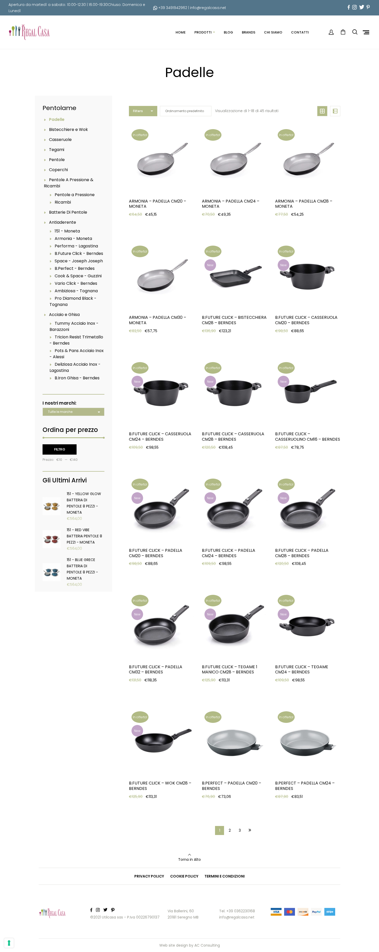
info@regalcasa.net (208, 7)
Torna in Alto (189, 859)
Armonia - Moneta (73, 238)
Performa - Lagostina (76, 246)
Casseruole (60, 140)
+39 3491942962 (172, 7)
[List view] (335, 111)
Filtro (59, 449)
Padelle (56, 119)
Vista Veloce (147, 237)
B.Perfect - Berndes (75, 268)
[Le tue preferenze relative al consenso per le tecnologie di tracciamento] (9, 943)
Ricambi (63, 202)
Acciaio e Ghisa (64, 315)
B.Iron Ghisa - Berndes (77, 378)
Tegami (56, 150)
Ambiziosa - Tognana (76, 291)
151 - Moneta (67, 231)
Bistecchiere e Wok (68, 129)
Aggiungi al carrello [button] (154, 224)
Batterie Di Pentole (68, 212)
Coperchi (58, 170)
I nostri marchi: (59, 403)
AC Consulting (207, 945)
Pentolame (59, 108)
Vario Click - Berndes (76, 283)
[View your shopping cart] (343, 32)
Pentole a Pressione (75, 195)
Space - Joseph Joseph (79, 261)
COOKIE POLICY (184, 876)
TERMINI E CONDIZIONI (224, 876)
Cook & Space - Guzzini (78, 276)
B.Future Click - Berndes (79, 253)
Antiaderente (62, 222)
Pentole (57, 160)
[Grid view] (322, 111)
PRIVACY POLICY (149, 876)
